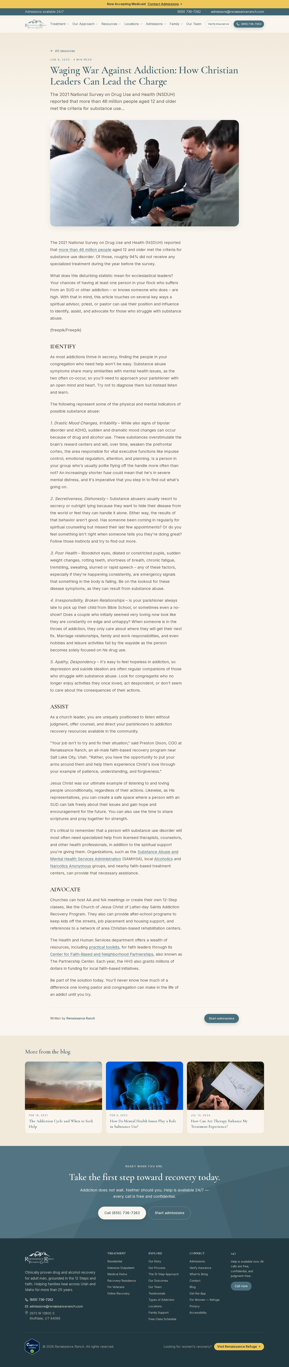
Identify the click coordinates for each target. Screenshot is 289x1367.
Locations (131, 24)
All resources (65, 51)
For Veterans (115, 1287)
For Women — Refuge (205, 1300)
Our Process (156, 1268)
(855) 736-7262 (189, 12)
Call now (241, 1286)
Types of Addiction (161, 1300)
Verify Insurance (218, 23)
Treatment (57, 24)
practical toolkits (104, 947)
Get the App (198, 1293)
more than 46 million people (85, 249)
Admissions (154, 24)
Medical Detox (117, 1274)
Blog (193, 1287)
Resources (109, 24)
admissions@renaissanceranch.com (237, 12)
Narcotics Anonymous (70, 866)
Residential (114, 1261)
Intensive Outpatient (120, 1268)
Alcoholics (163, 858)
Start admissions (221, 1018)
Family (174, 24)
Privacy (195, 1306)
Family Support (158, 1312)
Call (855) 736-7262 (122, 1213)
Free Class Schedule (162, 1319)
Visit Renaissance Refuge (237, 1346)
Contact (195, 1280)
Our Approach (83, 24)
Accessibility (198, 1312)
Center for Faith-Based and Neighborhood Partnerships (101, 954)
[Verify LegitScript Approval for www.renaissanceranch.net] (32, 1346)
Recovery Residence (121, 1280)
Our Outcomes (158, 1280)
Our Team (193, 24)
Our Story (154, 1261)
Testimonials (156, 1293)
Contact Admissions (163, 4)
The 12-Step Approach (163, 1274)
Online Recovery (118, 1293)
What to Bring (199, 1274)
